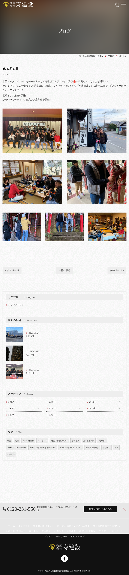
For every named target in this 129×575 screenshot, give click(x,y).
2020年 (11, 402)
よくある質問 (88, 441)
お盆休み (106, 448)
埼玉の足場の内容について (71, 448)
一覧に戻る (64, 270)
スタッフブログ (16, 305)
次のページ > (117, 270)
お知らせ (58, 531)
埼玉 (9, 441)
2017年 (11, 408)
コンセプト (42, 441)
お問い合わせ (28, 441)
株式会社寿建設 (92, 448)
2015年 (92, 408)
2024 (116, 448)
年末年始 (11, 454)
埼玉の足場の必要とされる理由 (43, 448)
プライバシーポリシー (16, 448)
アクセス (102, 441)
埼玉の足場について (59, 441)
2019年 (52, 402)
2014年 (11, 415)
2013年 (52, 415)
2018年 (92, 402)
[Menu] (123, 4)
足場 (17, 441)
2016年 (52, 408)
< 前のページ (12, 270)
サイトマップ (78, 536)
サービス (75, 441)
